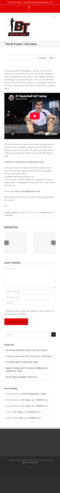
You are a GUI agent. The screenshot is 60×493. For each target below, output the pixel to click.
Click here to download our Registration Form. (24, 162)
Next (52, 58)
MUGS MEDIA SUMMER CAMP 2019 (21, 377)
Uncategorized (45, 212)
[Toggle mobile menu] (54, 17)
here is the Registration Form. (28, 191)
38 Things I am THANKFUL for (34, 400)
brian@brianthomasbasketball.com (38, 2)
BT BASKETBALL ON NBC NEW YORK (22, 362)
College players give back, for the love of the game (29, 356)
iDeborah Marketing (30, 462)
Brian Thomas (12, 212)
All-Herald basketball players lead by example (26, 350)
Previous (43, 58)
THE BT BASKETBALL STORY (33, 394)
